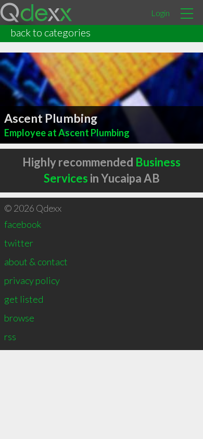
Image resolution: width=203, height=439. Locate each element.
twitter (18, 243)
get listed (23, 299)
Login (160, 13)
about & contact (36, 261)
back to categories (50, 32)
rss (10, 336)
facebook (22, 224)
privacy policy (32, 280)
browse (19, 318)
